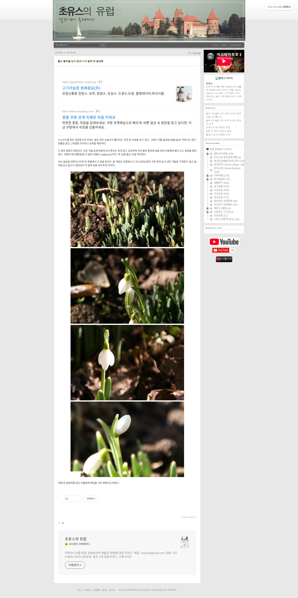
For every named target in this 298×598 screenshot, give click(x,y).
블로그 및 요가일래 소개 (218, 134)
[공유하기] (71, 499)
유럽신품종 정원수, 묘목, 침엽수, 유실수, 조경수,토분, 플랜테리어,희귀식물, (113, 93)
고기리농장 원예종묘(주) (81, 88)
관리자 (104, 590)
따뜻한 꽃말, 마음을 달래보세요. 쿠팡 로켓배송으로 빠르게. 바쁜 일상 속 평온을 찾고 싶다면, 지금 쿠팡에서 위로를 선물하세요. (127, 125)
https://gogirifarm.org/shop (79, 82)
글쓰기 (112, 590)
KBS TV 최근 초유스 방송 (218, 131)
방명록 (96, 590)
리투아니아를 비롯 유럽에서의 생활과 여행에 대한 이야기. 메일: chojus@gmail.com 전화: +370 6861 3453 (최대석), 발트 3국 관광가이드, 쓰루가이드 (121, 554)
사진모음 (196, 53)
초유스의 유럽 (76, 539)
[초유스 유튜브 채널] (224, 245)
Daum (146, 590)
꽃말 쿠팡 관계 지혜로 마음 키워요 (89, 118)
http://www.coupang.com (78, 111)
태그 (80, 590)
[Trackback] (59, 523)
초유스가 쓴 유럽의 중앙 (218, 127)
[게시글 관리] (76, 499)
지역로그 (88, 590)
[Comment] (62, 523)
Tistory (172, 590)
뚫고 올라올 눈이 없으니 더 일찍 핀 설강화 (80, 61)
